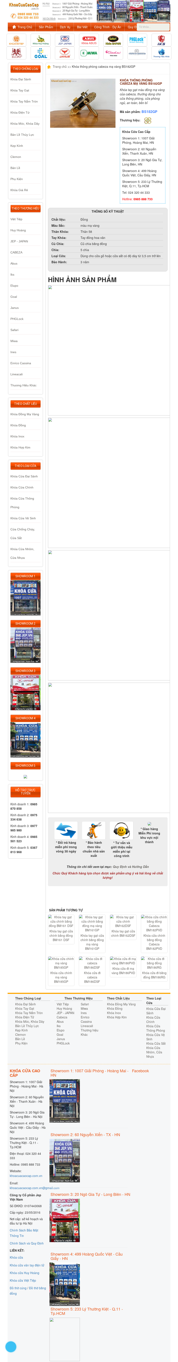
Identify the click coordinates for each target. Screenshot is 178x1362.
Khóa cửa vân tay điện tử (27, 1265)
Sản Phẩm (46, 27)
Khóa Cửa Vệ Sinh (23, 518)
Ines (13, 352)
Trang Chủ (25, 27)
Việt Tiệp (16, 219)
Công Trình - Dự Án (107, 27)
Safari (14, 330)
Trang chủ (59, 66)
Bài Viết (82, 27)
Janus (14, 307)
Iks (12, 274)
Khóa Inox (17, 436)
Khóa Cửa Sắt (156, 1043)
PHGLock (16, 319)
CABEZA (16, 252)
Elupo (14, 285)
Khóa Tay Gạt (19, 90)
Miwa (14, 341)
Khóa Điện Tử (20, 112)
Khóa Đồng (18, 425)
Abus (13, 263)
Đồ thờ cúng (18, 1288)
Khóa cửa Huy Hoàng (24, 1273)
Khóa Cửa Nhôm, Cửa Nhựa (154, 1052)
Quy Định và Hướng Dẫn (131, 866)
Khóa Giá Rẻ (19, 190)
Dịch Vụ (65, 27)
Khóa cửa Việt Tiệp (23, 1280)
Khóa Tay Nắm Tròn (24, 101)
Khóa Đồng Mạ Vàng (24, 414)
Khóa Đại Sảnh (20, 79)
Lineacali (16, 374)
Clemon (15, 157)
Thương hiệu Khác (23, 385)
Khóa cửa (16, 1257)
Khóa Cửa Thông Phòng (155, 1028)
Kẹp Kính (16, 145)
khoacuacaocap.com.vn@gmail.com (34, 1188)
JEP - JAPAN (19, 241)
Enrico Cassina (20, 363)
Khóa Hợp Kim (20, 447)
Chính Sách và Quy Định (27, 1243)
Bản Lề (15, 168)
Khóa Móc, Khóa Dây (25, 123)
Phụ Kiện (16, 179)
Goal (13, 296)
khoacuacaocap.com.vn (26, 1175)
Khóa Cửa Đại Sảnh (24, 476)
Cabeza (62, 1017)
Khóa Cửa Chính (21, 487)
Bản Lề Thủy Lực (22, 134)
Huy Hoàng (18, 230)
